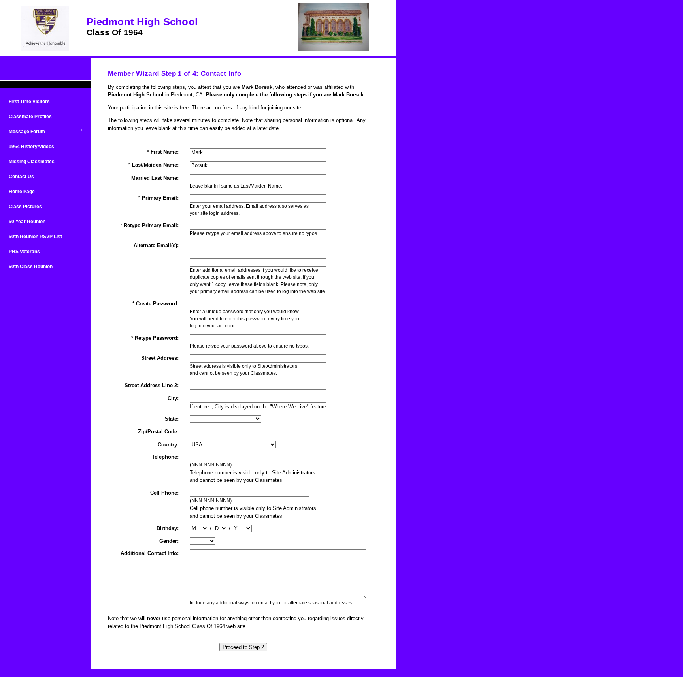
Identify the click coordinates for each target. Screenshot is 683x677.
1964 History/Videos (31, 146)
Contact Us (21, 176)
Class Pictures (25, 206)
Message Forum (24, 132)
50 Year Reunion (27, 221)
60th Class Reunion (31, 266)
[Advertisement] (45, 404)
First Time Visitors (29, 101)
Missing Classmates (32, 161)
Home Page (22, 191)
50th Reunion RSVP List (35, 236)
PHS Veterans (24, 251)
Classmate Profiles (30, 116)
